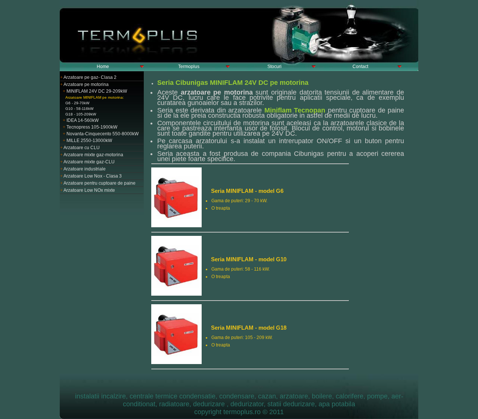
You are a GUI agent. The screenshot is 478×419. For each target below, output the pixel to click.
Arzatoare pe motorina (84, 84)
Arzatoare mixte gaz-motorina (91, 154)
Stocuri (274, 66)
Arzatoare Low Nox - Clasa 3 (91, 176)
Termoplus (188, 66)
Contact (360, 66)
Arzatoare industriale (83, 169)
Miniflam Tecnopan (295, 110)
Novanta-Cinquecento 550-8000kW (101, 133)
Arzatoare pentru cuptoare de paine (98, 183)
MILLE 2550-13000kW (87, 140)
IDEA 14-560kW (81, 120)
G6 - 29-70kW (77, 103)
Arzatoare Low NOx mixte (87, 190)
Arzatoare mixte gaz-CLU (87, 161)
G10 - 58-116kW (79, 109)
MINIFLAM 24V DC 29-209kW (95, 91)
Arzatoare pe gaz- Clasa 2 (88, 77)
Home (103, 66)
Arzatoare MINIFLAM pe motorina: (94, 97)
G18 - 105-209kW (80, 114)
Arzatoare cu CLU (80, 147)
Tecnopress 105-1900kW (90, 127)
